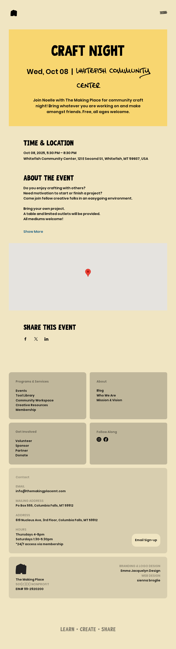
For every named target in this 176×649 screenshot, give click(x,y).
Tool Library (25, 395)
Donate (21, 455)
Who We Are (106, 395)
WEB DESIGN (150, 575)
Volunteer (23, 441)
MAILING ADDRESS (30, 501)
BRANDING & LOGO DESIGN (139, 566)
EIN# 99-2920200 (30, 589)
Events (21, 391)
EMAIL (20, 486)
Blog (100, 390)
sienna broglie (148, 580)
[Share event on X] (36, 339)
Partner (21, 450)
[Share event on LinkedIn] (46, 339)
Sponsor (22, 445)
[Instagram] (99, 439)
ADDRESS (23, 515)
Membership (26, 410)
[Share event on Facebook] (25, 339)
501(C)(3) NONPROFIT (32, 584)
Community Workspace (35, 400)
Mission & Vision (109, 400)
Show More (33, 231)
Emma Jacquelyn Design (140, 571)
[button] (30, 534)
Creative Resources (32, 405)
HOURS (21, 529)
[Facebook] (105, 439)
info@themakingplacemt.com (41, 491)
